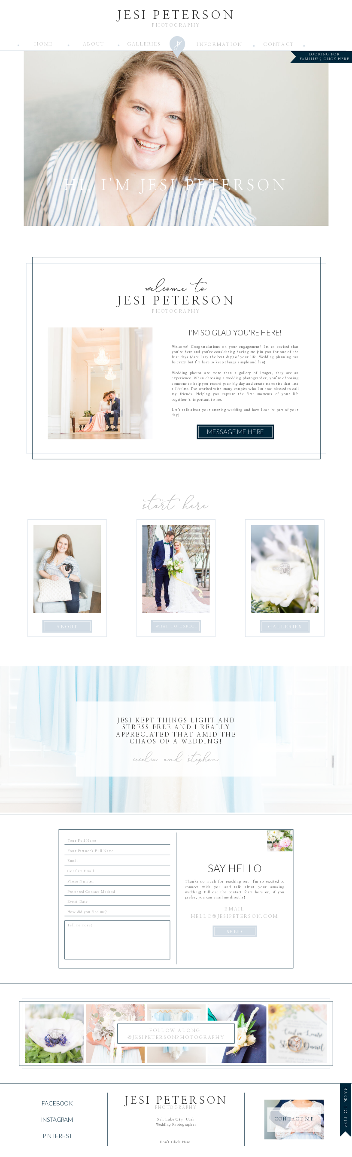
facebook (57, 1102)
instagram (57, 1119)
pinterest (57, 1136)
